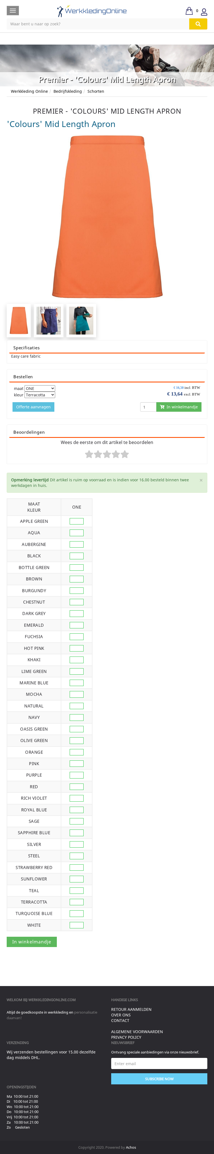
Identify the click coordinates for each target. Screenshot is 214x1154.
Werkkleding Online (29, 91)
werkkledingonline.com (52, 999)
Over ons (121, 1015)
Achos (131, 1147)
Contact (120, 1020)
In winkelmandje (181, 406)
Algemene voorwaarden (137, 1031)
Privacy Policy (126, 1037)
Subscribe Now (159, 1078)
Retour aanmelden (131, 1009)
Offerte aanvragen (33, 406)
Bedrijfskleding (68, 91)
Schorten (95, 91)
